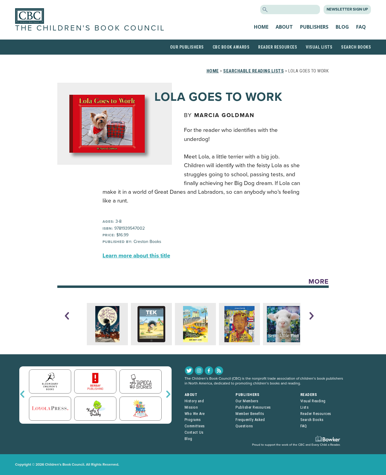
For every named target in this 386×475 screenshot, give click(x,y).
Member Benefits (250, 413)
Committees (195, 426)
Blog (342, 27)
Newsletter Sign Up (347, 9)
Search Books (356, 47)
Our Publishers (187, 47)
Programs (193, 419)
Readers (308, 394)
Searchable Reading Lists (253, 71)
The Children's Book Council (90, 28)
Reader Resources (277, 47)
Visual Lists (319, 47)
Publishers (314, 27)
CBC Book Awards (231, 47)
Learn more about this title (136, 255)
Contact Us (194, 432)
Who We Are (195, 413)
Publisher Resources (253, 407)
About (284, 27)
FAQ (361, 27)
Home (261, 27)
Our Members (247, 401)
